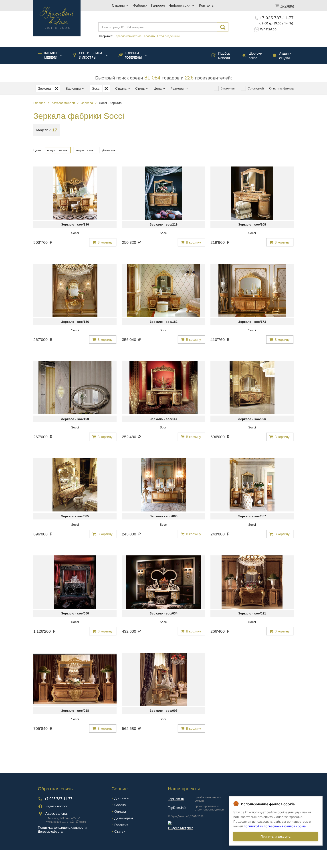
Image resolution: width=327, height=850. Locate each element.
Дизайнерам (123, 818)
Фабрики (140, 5)
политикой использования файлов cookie (275, 826)
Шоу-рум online (255, 56)
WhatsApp (268, 29)
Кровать (149, 36)
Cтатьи (119, 831)
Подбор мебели (224, 56)
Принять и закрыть (275, 836)
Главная (39, 103)
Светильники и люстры (90, 55)
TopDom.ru (176, 799)
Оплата (120, 811)
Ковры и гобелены (133, 55)
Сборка (120, 805)
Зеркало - (75, 224)
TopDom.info (177, 808)
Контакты (206, 5)
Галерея (158, 5)
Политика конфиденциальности (62, 827)
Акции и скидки (285, 56)
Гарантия (121, 825)
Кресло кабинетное (128, 36)
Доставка (121, 798)
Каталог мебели (51, 55)
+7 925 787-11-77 (277, 18)
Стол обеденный (168, 36)
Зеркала (87, 103)
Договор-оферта (50, 831)
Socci (75, 233)
